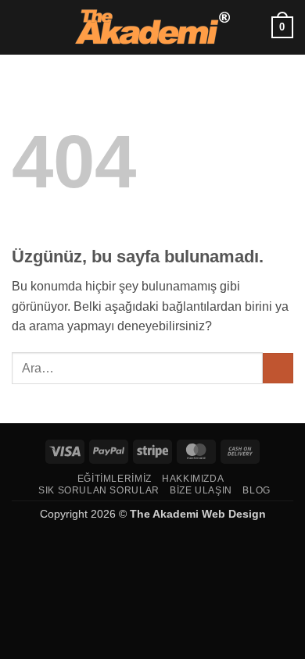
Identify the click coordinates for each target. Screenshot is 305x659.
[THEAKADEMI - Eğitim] (152, 27)
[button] (21, 27)
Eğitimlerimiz (114, 478)
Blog (256, 490)
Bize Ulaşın (201, 490)
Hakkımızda (193, 478)
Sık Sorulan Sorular (99, 490)
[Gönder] (278, 368)
